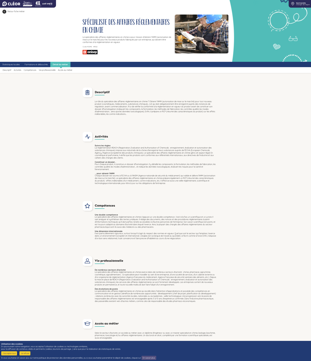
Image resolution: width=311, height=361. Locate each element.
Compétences (30, 70)
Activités (17, 70)
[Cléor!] (11, 4)
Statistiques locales (11, 64)
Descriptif (7, 70)
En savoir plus (149, 358)
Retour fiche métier (16, 11)
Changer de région (303, 4)
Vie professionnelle (47, 70)
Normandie (301, 3)
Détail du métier (60, 64)
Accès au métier (65, 70)
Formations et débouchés (36, 64)
